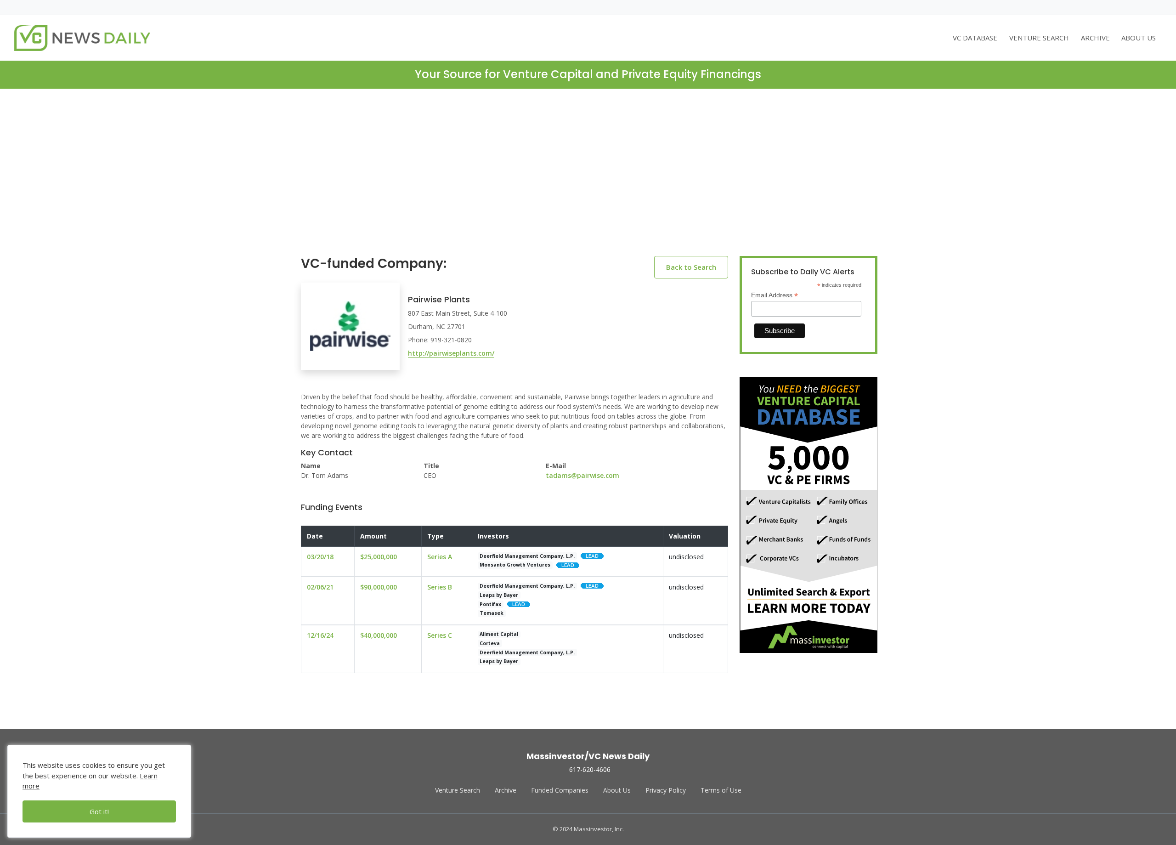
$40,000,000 (378, 635)
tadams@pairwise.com (582, 475)
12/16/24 (320, 635)
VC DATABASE (975, 37)
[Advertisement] (588, 179)
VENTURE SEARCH (1039, 37)
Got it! (99, 811)
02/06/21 (320, 587)
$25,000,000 (378, 556)
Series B (439, 587)
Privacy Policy (665, 790)
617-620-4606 (590, 769)
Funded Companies (559, 790)
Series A (439, 556)
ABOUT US (1138, 37)
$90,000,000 (378, 587)
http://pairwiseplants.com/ (451, 353)
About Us (617, 790)
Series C (439, 635)
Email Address (774, 295)
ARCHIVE (1095, 37)
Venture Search (457, 790)
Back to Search (691, 267)
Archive (505, 790)
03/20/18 (320, 556)
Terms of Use (721, 790)
